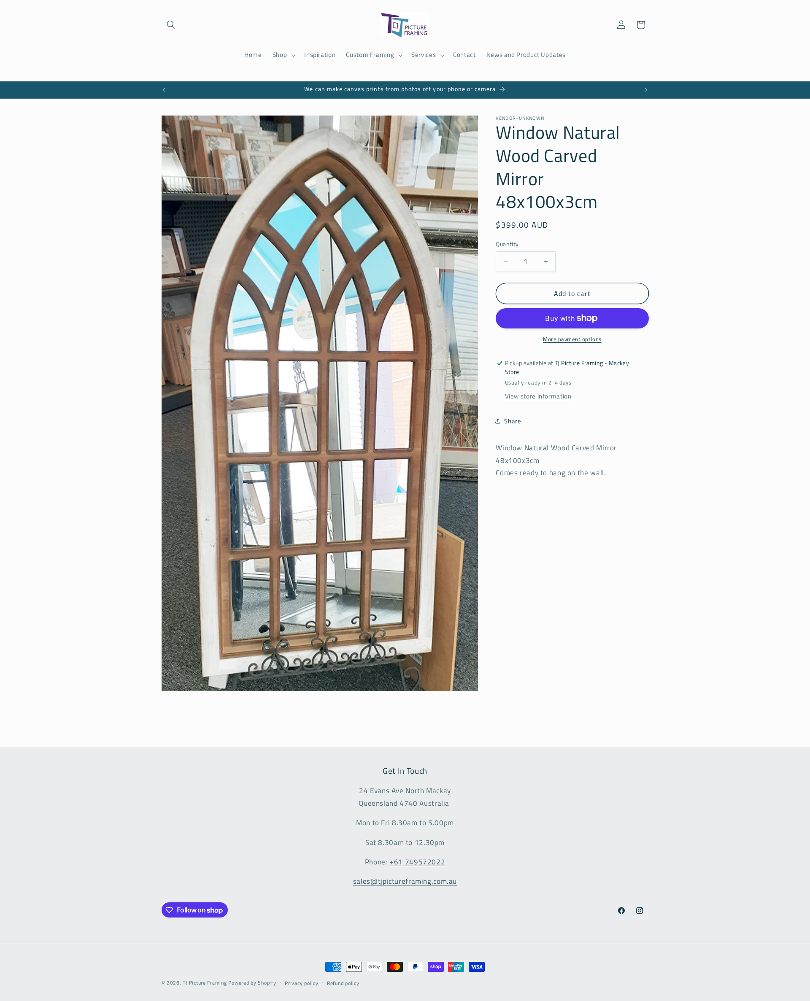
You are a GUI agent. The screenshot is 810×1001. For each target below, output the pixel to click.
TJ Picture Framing (205, 982)
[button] (171, 25)
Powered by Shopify (252, 982)
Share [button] (512, 421)
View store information (538, 396)
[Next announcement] (646, 89)
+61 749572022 (417, 861)
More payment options (572, 339)
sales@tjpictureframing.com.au (405, 881)
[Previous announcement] (164, 89)
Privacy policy (301, 983)
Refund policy (343, 983)
